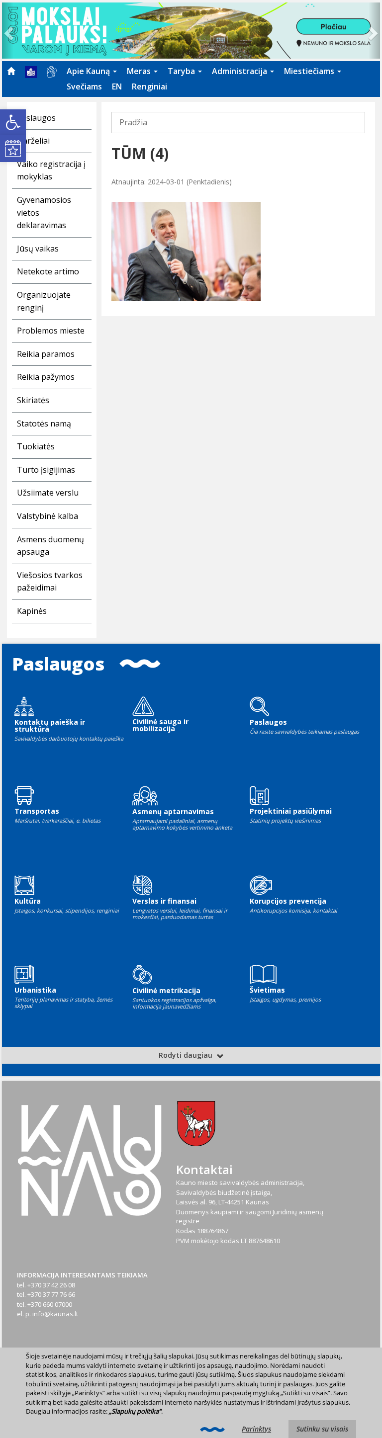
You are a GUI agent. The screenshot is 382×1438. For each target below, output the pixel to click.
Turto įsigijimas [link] (46, 469)
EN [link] (117, 86)
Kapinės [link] (32, 610)
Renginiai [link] (149, 86)
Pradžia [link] (133, 122)
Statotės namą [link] (44, 423)
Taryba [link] (182, 71)
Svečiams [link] (84, 86)
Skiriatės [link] (33, 400)
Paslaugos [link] (36, 117)
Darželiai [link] (33, 140)
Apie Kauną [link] (89, 71)
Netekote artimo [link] (48, 271)
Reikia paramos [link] (46, 353)
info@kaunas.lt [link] (55, 1313)
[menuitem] (11, 71)
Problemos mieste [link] (51, 330)
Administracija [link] (240, 71)
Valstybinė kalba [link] (47, 515)
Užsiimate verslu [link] (48, 492)
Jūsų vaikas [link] (38, 248)
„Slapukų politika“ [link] (135, 1411)
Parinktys (256, 1429)
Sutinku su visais (322, 1429)
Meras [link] (140, 71)
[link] (13, 122)
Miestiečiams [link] (310, 71)
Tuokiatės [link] (36, 446)
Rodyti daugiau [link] (186, 1055)
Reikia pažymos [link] (46, 376)
